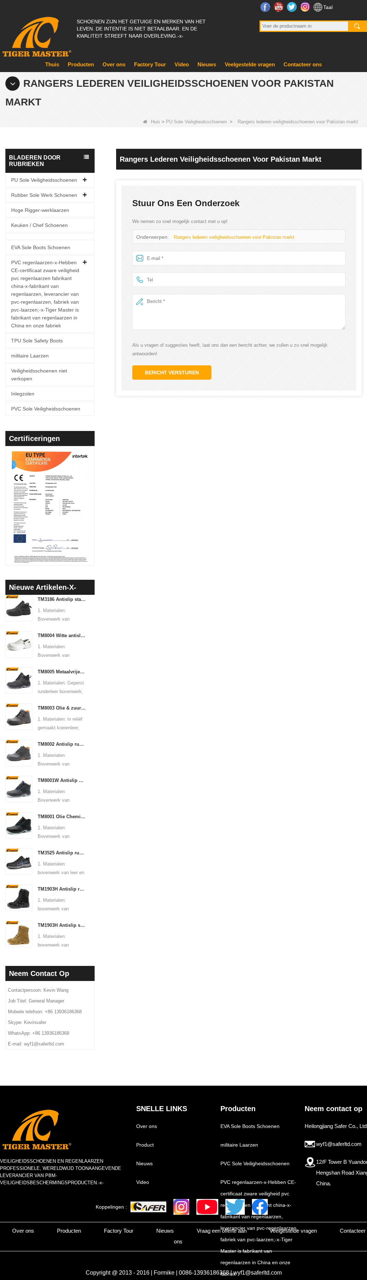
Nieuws (206, 64)
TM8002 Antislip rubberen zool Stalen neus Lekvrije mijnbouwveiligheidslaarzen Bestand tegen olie (62, 744)
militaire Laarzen (30, 356)
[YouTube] (207, 1207)
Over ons (114, 64)
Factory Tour (150, 64)
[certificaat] (50, 507)
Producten (81, 64)
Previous (8, 498)
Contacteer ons (302, 64)
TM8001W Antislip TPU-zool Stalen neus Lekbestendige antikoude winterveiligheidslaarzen (62, 780)
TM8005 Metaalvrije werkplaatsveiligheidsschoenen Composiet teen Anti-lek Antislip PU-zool (62, 671)
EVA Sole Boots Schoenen (40, 247)
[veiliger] (148, 1207)
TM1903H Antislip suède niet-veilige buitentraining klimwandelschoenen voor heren (62, 925)
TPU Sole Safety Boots (37, 340)
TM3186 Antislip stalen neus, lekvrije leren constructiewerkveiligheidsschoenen (62, 599)
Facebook (266, 6)
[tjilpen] (235, 1207)
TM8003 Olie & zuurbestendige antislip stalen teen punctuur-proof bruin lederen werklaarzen (62, 708)
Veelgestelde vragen (250, 64)
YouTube (279, 6)
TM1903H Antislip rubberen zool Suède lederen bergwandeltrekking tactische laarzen (62, 889)
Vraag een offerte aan (222, 1231)
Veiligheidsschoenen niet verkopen (39, 374)
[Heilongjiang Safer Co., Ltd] (36, 34)
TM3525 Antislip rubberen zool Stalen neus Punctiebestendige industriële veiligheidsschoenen (62, 852)
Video (182, 64)
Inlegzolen (22, 394)
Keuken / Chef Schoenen (39, 225)
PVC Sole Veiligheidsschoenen (45, 409)
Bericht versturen (172, 372)
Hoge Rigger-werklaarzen (40, 210)
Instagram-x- (306, 6)
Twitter (292, 6)
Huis (155, 121)
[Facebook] (260, 1207)
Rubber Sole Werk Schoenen (44, 195)
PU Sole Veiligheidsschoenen (196, 121)
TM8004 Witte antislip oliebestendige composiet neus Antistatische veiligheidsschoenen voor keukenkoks (62, 635)
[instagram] (181, 1207)
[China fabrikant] (50, 236)
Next (92, 498)
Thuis (52, 64)
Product (145, 1145)
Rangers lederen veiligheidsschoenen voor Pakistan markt (234, 237)
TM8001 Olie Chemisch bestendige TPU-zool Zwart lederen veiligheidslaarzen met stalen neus (62, 816)
